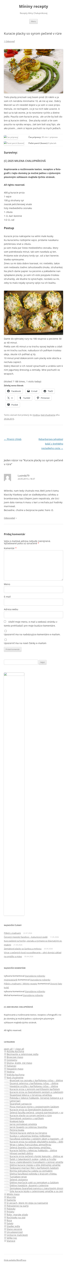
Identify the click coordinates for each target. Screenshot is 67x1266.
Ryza (9, 1220)
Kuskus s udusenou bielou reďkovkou (30, 1135)
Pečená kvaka (17, 1130)
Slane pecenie (14, 1229)
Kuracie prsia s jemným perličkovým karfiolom (35, 1089)
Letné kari (15, 1100)
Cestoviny (12, 1060)
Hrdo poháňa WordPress (15, 1260)
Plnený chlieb (12, 439)
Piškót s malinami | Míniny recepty (20, 983)
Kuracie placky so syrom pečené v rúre (31, 1115)
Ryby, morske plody (17, 1214)
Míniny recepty (33, 6)
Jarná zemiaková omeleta (23, 1124)
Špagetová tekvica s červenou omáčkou (31, 1095)
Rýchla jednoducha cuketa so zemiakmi (31, 1170)
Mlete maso (13, 1194)
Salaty (10, 1223)
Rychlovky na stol (16, 1217)
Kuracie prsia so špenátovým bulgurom (31, 1109)
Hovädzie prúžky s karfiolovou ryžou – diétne (34, 1086)
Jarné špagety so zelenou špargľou (28, 1127)
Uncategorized (15, 1232)
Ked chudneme (48, 414)
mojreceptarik (10, 979)
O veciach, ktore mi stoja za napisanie (27, 1202)
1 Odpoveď (9, 41)
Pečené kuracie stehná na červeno (28, 1132)
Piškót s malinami (12, 933)
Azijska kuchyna (15, 1051)
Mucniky (11, 1197)
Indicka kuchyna (15, 1074)
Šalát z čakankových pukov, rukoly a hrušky (33, 1159)
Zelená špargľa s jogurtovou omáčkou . (31, 1147)
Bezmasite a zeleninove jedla (22, 1054)
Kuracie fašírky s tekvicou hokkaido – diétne (33, 1150)
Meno (7, 584)
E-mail (7, 596)
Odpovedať (9, 518)
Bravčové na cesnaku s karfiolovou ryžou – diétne (36, 1080)
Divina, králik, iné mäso (19, 1062)
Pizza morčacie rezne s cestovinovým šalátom (34, 1106)
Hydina (36, 414)
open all (8, 1048)
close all (19, 1048)
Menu (33, 21)
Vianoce (11, 1240)
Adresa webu (11, 609)
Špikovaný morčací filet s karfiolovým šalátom (34, 1167)
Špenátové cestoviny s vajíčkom (27, 1118)
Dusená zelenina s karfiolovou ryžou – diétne (34, 1083)
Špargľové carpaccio (21, 1103)
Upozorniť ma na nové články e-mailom (25, 643)
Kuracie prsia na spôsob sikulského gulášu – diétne (38, 1141)
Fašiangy (11, 1065)
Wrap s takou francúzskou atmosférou (30, 1144)
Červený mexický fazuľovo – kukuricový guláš (25, 936)
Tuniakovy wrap (18, 1176)
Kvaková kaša (17, 1121)
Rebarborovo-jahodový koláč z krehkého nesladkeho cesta (51, 444)
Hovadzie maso (15, 1068)
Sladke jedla (13, 1226)
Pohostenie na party (18, 1205)
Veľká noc (12, 1237)
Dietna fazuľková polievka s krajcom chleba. (33, 1173)
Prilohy (10, 1211)
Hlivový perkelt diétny (21, 1153)
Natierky (11, 1200)
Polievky (11, 1208)
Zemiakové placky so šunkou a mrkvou (22, 948)
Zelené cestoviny (19, 1179)
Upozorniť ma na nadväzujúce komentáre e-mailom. (32, 634)
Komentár (10, 548)
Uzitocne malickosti (17, 1235)
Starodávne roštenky (35, 975)
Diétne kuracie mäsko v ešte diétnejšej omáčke (35, 1165)
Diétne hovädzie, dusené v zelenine (29, 1185)
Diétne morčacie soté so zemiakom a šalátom (34, 1182)
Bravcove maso (15, 1057)
